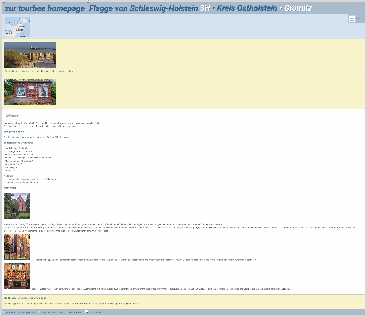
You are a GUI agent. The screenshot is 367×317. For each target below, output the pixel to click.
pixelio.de (26, 71)
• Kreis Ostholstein (243, 8)
